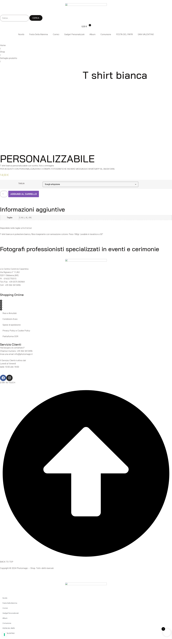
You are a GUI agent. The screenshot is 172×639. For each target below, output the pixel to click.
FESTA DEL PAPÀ (124, 34)
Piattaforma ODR (10, 336)
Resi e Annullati (10, 313)
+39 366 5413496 (13, 285)
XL (26, 217)
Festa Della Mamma (38, 34)
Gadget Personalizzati (74, 34)
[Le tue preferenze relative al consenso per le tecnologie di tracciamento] (4, 634)
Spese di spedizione (12, 324)
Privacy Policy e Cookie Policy (16, 330)
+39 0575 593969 (17, 281)
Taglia (21, 183)
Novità (21, 34)
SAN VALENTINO (146, 34)
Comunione (105, 34)
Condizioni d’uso (10, 319)
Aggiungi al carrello (23, 194)
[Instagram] (9, 378)
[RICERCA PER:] (14, 18)
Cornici (56, 34)
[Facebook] (3, 378)
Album (92, 34)
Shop (2, 51)
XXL (30, 217)
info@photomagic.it (23, 354)
